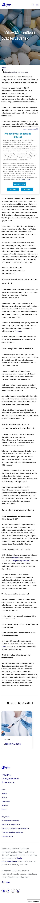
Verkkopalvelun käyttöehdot (10, 824)
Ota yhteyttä (5, 817)
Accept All (27, 189)
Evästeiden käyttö (7, 836)
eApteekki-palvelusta (21, 561)
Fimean (15, 558)
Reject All (13, 189)
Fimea (3, 647)
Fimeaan (18, 331)
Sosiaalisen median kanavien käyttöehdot (15, 828)
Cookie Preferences (33, 901)
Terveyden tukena (10, 778)
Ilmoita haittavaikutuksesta (10, 820)
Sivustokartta (7, 782)
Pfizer (3, 790)
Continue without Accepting (30, 129)
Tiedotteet (4, 805)
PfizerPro (6, 775)
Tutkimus (4, 797)
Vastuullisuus (5, 801)
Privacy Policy (25, 179)
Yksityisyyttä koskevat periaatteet (12, 832)
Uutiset (3, 809)
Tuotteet (4, 793)
